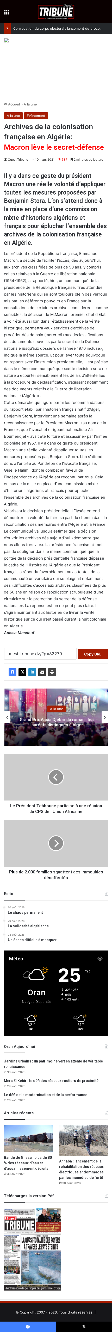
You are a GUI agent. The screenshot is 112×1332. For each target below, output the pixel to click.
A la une (30, 104)
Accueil (13, 104)
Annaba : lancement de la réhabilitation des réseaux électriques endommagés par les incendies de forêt (81, 1169)
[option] (56, 717)
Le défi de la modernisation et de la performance (45, 1095)
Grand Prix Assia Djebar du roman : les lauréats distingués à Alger (56, 722)
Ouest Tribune (18, 159)
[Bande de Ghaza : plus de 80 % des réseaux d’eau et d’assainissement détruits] (28, 1138)
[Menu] (6, 13)
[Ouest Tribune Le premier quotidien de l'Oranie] (56, 11)
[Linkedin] (32, 672)
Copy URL (92, 654)
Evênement (36, 116)
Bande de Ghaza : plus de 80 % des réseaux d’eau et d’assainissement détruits (28, 1163)
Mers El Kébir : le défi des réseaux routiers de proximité (51, 1081)
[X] (22, 672)
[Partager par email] (42, 672)
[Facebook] (12, 672)
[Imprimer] (52, 672)
